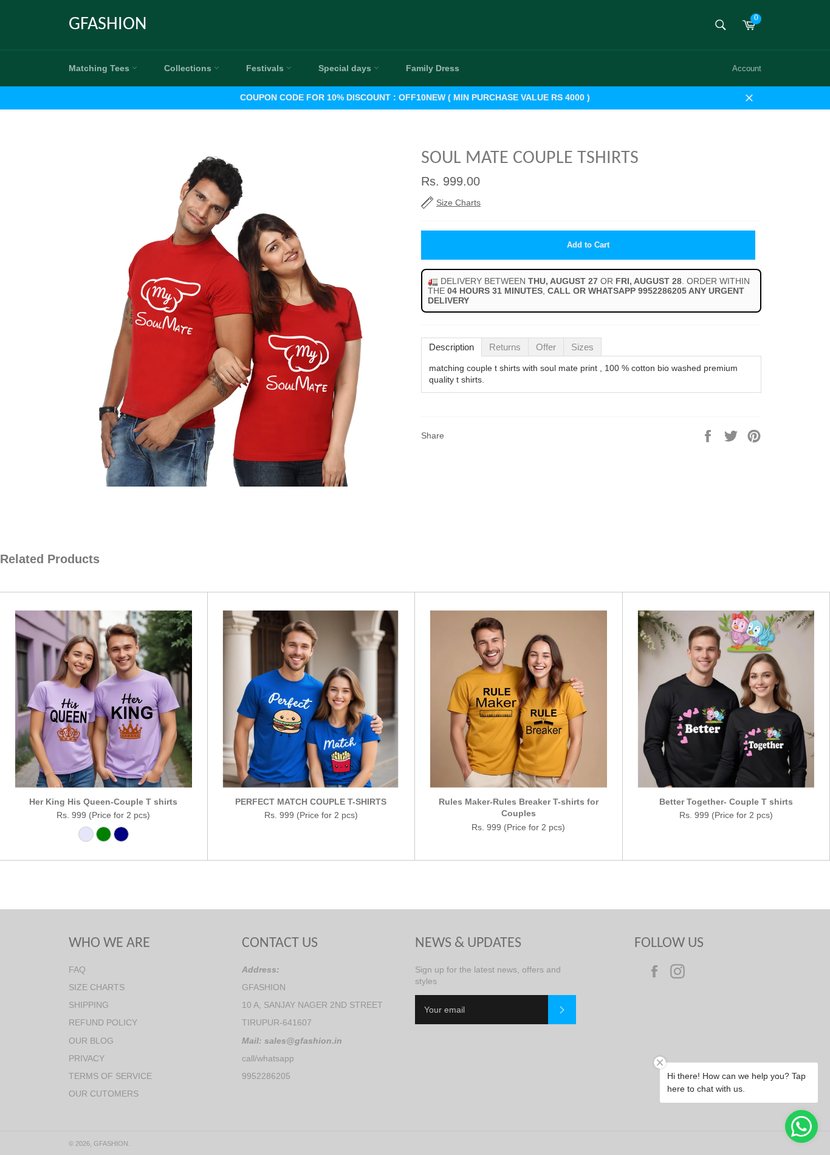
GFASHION (107, 24)
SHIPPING (89, 1005)
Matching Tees (100, 68)
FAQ (77, 969)
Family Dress (432, 68)
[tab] (451, 347)
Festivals (266, 68)
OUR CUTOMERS (104, 1093)
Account (746, 68)
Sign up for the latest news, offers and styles (488, 975)
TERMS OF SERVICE (110, 1076)
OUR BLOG (91, 1041)
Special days (346, 68)
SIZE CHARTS (97, 987)
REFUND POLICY (103, 1022)
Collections (189, 68)
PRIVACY (87, 1058)
